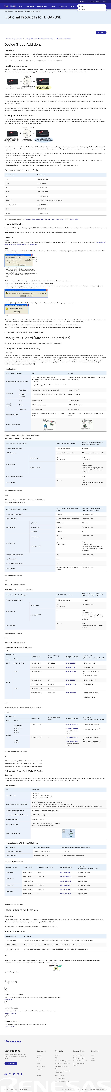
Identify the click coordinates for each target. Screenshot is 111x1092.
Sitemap (92, 1089)
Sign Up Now (11, 1063)
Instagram (18, 1074)
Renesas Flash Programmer (62, 1061)
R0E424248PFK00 (66, 890)
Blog (38, 1072)
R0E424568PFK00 (66, 872)
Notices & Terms (66, 1089)
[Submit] (79, 9)
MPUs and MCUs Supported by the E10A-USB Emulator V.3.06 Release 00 (45, 219)
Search (91, 6)
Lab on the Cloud (60, 1078)
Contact (39, 1069)
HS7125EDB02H (71, 684)
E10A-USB (101, 32)
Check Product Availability (80, 1061)
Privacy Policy (76, 1089)
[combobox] (91, 9)
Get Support (8, 999)
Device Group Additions (14, 39)
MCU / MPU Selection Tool (62, 1063)
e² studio (57, 1055)
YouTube (6, 1074)
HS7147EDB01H (70, 663)
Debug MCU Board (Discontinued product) (39, 39)
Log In (104, 1)
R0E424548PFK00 (66, 877)
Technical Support (78, 1055)
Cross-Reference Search (62, 1081)
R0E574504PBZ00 (72, 725)
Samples (92, 1)
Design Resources (19, 11)
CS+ (56, 1058)
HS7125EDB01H (70, 680)
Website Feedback (101, 1089)
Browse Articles (9, 1013)
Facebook (14, 1074)
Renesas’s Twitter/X (10, 1074)
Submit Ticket (9, 1027)
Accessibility (85, 1089)
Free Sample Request (79, 1058)
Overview (39, 1055)
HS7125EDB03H (71, 693)
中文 (92, 1058)
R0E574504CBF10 (72, 741)
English (72, 219)
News (38, 1063)
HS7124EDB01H (70, 667)
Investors (39, 1061)
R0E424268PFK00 (66, 885)
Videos (39, 1075)
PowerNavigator (59, 1075)
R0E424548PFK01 (65, 881)
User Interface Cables (64, 39)
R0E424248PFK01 (65, 894)
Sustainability (41, 1066)
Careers (39, 1058)
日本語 (76, 219)
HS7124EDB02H (71, 672)
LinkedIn (22, 1074)
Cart (98, 1)
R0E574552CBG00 (72, 729)
